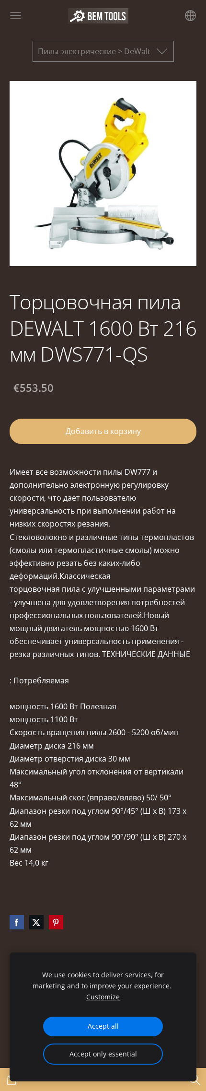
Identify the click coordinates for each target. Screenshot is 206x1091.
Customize (103, 996)
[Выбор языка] (190, 15)
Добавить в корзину (103, 431)
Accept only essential (103, 1053)
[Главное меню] (15, 15)
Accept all (103, 1026)
